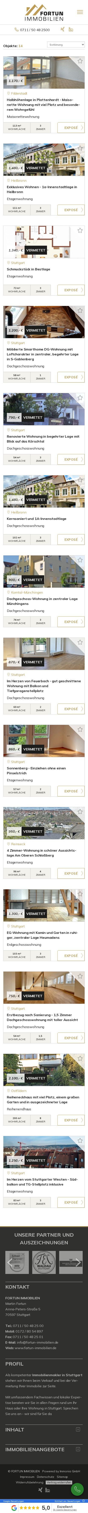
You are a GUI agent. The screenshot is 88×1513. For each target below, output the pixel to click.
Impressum (27, 1477)
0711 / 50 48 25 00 (27, 1326)
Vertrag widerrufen (59, 1482)
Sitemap (62, 1477)
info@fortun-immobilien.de (37, 1342)
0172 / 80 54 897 (29, 1331)
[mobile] (80, 12)
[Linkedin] (71, 30)
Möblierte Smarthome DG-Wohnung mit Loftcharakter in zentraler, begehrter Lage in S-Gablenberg (43, 354)
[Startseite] (44, 12)
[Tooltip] (83, 1501)
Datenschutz (45, 1477)
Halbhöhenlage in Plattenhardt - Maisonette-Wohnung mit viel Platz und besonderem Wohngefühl (43, 105)
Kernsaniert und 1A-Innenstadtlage (36, 518)
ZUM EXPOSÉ (71, 127)
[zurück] (10, 1262)
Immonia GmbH (70, 1471)
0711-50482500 (77, 1489)
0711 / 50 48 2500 (35, 30)
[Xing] (62, 30)
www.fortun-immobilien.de (35, 1348)
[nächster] (78, 1262)
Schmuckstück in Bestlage (28, 269)
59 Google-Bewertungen (65, 1509)
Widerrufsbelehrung (29, 1482)
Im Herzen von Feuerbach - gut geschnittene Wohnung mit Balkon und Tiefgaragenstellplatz (44, 686)
